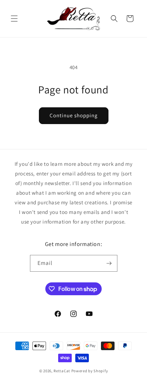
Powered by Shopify (89, 370)
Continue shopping (74, 115)
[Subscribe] (109, 263)
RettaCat (62, 370)
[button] (14, 18)
